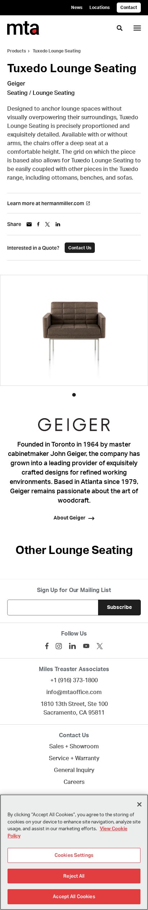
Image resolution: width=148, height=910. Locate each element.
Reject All (73, 876)
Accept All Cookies (74, 896)
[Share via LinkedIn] (57, 224)
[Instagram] (59, 646)
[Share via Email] (29, 224)
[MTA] (23, 28)
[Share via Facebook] (38, 224)
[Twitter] (100, 646)
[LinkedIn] (72, 646)
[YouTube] (86, 646)
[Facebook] (46, 646)
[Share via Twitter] (47, 224)
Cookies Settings (74, 855)
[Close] (139, 804)
